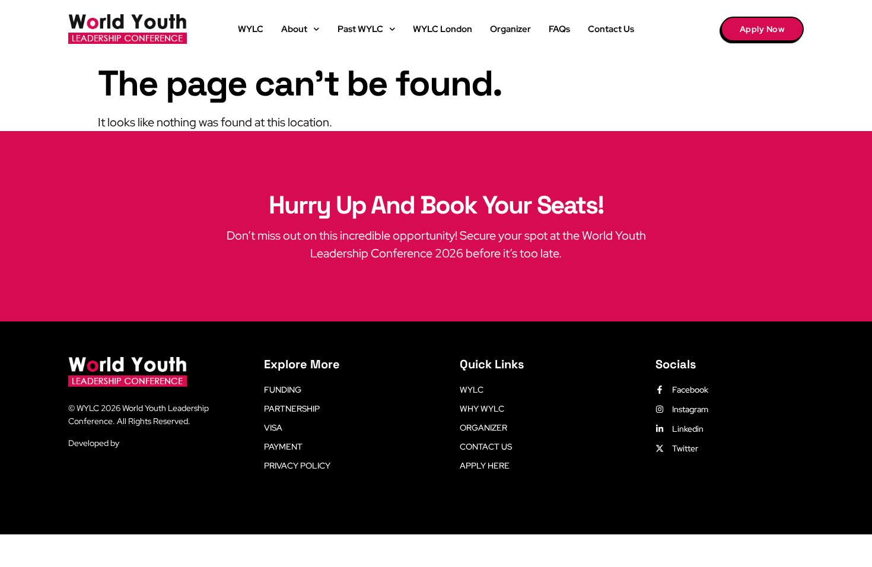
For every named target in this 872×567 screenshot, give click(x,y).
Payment (283, 446)
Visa (273, 427)
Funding (282, 389)
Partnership (292, 408)
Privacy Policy (297, 465)
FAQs (559, 29)
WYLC (250, 29)
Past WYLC (360, 29)
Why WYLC (482, 408)
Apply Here (485, 465)
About (294, 29)
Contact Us (611, 29)
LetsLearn (139, 443)
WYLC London (442, 29)
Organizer (510, 29)
